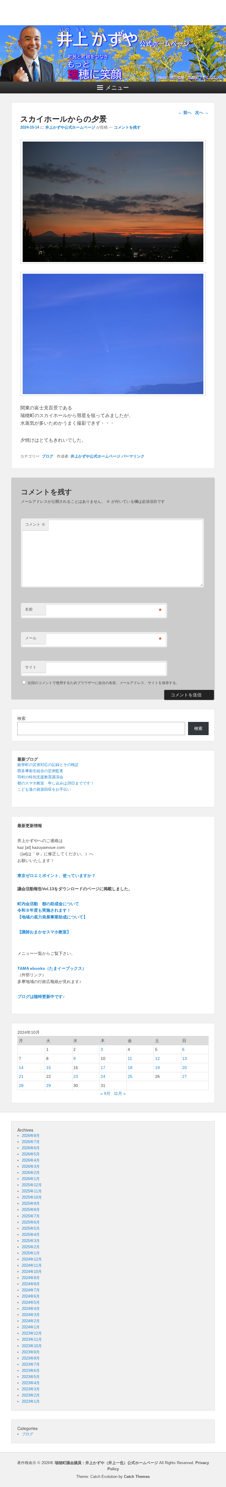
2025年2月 (31, 1247)
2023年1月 (31, 1401)
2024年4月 (31, 1308)
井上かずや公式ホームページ (70, 127)
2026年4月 (31, 1160)
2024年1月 (31, 1327)
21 (21, 1076)
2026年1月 (31, 1179)
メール (30, 638)
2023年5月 (31, 1377)
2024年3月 (31, 1315)
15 (48, 1067)
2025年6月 (31, 1222)
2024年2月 (31, 1321)
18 (130, 1067)
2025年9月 (31, 1203)
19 (157, 1067)
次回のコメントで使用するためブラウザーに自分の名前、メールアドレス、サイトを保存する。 (104, 683)
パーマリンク (133, 456)
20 (184, 1067)
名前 (29, 609)
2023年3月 (31, 1389)
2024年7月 (31, 1290)
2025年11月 (32, 1191)
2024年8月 (31, 1284)
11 (130, 1058)
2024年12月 (32, 1259)
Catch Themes (137, 1476)
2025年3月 (31, 1241)
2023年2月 (31, 1395)
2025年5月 (31, 1228)
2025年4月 (31, 1234)
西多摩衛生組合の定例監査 (40, 771)
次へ (202, 112)
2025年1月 (31, 1253)
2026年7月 (31, 1142)
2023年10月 (32, 1346)
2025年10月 (32, 1197)
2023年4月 (31, 1383)
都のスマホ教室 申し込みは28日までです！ (55, 783)
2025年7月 (31, 1216)
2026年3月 (31, 1166)
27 (184, 1076)
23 (75, 1076)
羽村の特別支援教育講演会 (40, 777)
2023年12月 (32, 1333)
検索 (21, 718)
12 (157, 1058)
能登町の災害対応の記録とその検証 (48, 764)
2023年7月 (31, 1364)
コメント (35, 524)
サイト (30, 667)
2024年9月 (31, 1278)
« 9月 (105, 1093)
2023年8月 (31, 1358)
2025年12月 (32, 1185)
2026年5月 (31, 1154)
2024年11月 (32, 1265)
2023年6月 (31, 1370)
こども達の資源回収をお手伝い (44, 789)
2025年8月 (31, 1209)
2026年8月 (31, 1135)
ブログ (47, 456)
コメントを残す (127, 127)
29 (48, 1085)
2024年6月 (31, 1296)
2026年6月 (31, 1148)
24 (103, 1076)
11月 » (120, 1093)
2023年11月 (32, 1339)
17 (103, 1067)
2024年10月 (32, 1271)
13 (184, 1058)
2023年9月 (31, 1352)
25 (130, 1076)
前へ (185, 112)
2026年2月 (31, 1172)
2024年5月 (31, 1302)
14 (21, 1067)
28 (21, 1085)
